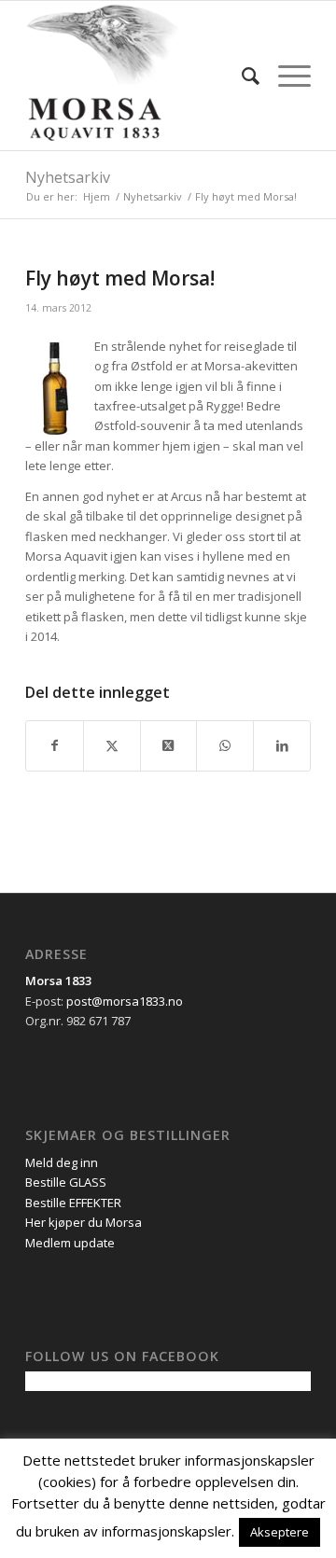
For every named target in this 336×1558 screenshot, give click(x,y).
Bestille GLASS (65, 1182)
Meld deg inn (61, 1162)
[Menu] (285, 75)
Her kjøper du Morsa (83, 1222)
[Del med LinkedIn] (282, 745)
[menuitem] (241, 75)
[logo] (139, 75)
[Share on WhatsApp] (225, 745)
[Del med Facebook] (54, 745)
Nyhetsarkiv (67, 177)
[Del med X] (112, 745)
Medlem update (70, 1242)
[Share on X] (169, 745)
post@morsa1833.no (124, 1001)
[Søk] (241, 75)
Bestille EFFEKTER (73, 1202)
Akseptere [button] (279, 1531)
